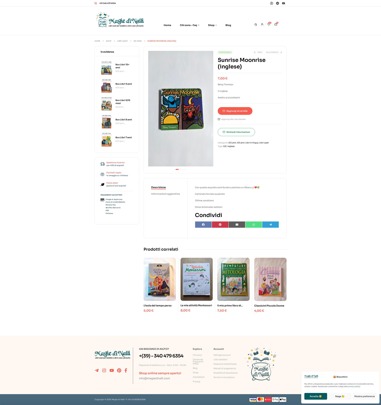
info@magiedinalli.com (154, 378)
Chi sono (197, 355)
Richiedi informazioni (238, 132)
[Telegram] (278, 3)
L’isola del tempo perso (158, 305)
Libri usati (122, 41)
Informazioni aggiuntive (165, 193)
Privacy (196, 381)
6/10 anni (119, 71)
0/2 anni (232, 142)
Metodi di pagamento (224, 368)
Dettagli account (222, 355)
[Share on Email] (237, 224)
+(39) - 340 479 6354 (161, 356)
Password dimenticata (225, 364)
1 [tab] (177, 169)
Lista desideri (220, 359)
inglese (231, 146)
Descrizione (158, 187)
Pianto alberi (112, 183)
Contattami (199, 377)
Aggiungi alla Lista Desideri (233, 119)
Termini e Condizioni (224, 377)
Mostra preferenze (364, 396)
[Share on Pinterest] (220, 224)
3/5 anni (137, 41)
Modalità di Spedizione (225, 373)
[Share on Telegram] (270, 224)
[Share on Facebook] (203, 224)
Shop (108, 41)
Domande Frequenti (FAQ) (198, 361)
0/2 (225, 146)
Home (97, 41)
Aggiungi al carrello (237, 111)
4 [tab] (185, 169)
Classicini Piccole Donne (269, 305)
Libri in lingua (251, 142)
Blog (195, 368)
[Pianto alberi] (102, 184)
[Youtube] (283, 3)
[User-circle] (272, 3)
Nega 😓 (340, 396)
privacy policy (354, 386)
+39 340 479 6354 (107, 3)
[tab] (165, 187)
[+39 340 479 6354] (96, 3)
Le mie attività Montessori (196, 305)
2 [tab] (180, 169)
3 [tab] (182, 169)
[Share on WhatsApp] (253, 224)
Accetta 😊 (316, 396)
